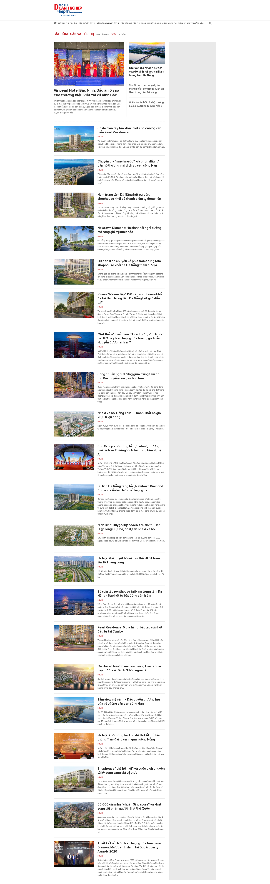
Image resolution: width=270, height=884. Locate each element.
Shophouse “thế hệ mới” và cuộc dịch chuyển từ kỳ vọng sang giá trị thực (131, 770)
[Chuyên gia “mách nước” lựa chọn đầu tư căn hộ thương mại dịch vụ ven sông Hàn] (74, 172)
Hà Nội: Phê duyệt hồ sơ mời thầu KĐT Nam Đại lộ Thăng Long (129, 560)
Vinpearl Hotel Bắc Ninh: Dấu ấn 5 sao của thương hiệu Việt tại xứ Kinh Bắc (86, 92)
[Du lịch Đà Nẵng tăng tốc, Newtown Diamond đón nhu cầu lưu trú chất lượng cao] (74, 497)
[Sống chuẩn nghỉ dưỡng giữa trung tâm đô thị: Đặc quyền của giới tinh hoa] (74, 385)
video (170, 23)
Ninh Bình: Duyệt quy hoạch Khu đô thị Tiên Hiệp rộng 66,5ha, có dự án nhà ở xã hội (129, 527)
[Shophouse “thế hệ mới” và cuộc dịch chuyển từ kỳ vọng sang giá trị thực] (74, 779)
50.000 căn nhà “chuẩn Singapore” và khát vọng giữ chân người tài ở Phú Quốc (129, 806)
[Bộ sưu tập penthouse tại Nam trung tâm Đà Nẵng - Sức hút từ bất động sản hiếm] (74, 602)
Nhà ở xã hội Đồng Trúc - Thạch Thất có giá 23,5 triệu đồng (129, 415)
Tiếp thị (61, 23)
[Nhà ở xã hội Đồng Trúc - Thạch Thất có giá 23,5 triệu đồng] (74, 424)
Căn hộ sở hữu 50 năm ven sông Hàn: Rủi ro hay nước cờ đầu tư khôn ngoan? (129, 668)
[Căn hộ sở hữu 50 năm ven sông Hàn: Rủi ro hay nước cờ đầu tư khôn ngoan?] (74, 677)
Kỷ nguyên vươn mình (194, 23)
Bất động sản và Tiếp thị (74, 34)
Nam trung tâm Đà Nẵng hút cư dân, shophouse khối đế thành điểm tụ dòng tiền (129, 197)
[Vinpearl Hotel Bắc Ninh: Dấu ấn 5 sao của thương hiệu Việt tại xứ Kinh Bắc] (89, 64)
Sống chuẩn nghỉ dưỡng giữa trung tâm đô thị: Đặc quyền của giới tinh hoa (129, 376)
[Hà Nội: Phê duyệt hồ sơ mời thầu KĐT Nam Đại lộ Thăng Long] (74, 569)
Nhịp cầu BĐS (102, 34)
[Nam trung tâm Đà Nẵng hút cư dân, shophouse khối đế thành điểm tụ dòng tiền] (74, 205)
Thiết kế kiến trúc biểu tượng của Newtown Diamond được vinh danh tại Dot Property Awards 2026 (129, 847)
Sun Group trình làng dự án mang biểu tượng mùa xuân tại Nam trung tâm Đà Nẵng (146, 89)
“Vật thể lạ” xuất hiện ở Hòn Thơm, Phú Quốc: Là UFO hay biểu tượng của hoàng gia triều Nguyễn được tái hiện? (131, 338)
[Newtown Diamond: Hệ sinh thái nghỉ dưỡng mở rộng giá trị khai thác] (74, 238)
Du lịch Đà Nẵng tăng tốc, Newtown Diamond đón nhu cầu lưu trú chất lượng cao (130, 488)
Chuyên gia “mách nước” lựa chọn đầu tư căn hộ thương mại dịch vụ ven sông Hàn (128, 163)
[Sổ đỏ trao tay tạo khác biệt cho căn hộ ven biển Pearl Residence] (74, 139)
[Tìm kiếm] (210, 23)
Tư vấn (122, 34)
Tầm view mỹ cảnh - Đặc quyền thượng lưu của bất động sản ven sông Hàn (129, 701)
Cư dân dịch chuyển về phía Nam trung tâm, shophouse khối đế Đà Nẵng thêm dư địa (130, 263)
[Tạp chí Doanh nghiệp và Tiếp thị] (68, 8)
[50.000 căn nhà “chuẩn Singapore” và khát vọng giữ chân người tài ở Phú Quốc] (74, 815)
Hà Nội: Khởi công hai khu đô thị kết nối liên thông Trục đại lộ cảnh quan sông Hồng (129, 737)
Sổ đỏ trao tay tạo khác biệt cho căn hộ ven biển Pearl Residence (129, 130)
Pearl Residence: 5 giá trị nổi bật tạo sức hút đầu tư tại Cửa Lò (130, 629)
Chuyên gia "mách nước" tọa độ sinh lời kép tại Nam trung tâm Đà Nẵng (146, 71)
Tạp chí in (178, 23)
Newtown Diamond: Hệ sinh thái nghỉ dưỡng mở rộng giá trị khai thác (130, 230)
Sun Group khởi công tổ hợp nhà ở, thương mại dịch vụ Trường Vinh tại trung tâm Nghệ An (129, 450)
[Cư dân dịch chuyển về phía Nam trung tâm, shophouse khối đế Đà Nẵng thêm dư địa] (74, 272)
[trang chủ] (55, 23)
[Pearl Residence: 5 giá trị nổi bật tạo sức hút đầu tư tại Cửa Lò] (74, 638)
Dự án (114, 34)
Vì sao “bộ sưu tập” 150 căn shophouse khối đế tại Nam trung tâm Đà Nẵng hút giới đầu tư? (130, 298)
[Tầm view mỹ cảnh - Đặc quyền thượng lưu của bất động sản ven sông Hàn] (74, 710)
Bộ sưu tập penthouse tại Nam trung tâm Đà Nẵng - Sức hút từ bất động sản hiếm (130, 593)
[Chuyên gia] (147, 53)
